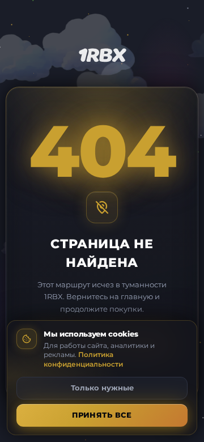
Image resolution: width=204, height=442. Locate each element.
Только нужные (102, 387)
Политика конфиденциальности (83, 359)
